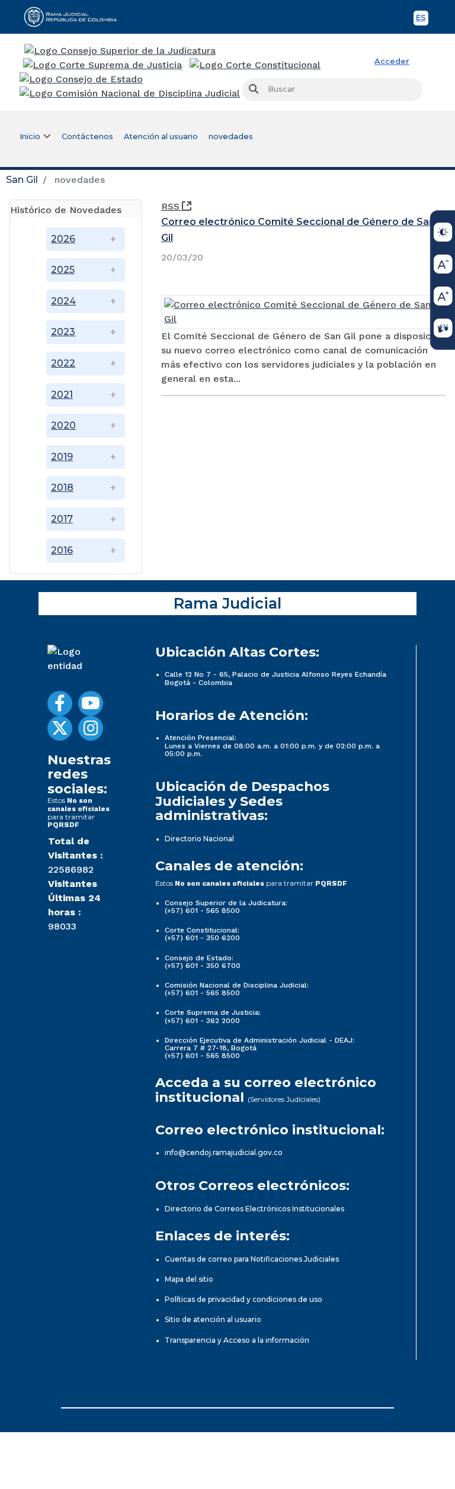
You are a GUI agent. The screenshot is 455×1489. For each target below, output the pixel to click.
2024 (63, 301)
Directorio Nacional (199, 838)
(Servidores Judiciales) (284, 1099)
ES (422, 19)
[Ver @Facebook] (59, 703)
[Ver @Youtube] (90, 703)
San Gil (22, 179)
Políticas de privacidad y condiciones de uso (243, 1299)
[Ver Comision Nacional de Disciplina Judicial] (130, 93)
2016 (62, 550)
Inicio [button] (30, 136)
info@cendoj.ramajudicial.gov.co (224, 1152)
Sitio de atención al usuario (213, 1319)
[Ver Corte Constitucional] (255, 65)
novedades (231, 136)
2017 (62, 519)
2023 (63, 331)
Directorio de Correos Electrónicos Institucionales (254, 1208)
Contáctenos (87, 136)
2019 (62, 456)
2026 (63, 239)
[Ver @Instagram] (90, 728)
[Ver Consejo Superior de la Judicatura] (120, 51)
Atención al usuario (161, 136)
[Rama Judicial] (76, 16)
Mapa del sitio (189, 1279)
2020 (63, 425)
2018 (62, 487)
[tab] (76, 208)
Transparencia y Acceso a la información (237, 1340)
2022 (63, 363)
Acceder (391, 61)
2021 (62, 394)
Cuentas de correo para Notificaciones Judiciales (252, 1259)
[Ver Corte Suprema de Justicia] (103, 65)
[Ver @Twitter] (59, 728)
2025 (63, 269)
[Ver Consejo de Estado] (81, 79)
